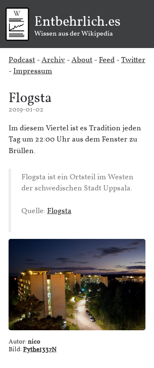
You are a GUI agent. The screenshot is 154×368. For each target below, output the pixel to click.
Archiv (53, 60)
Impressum (32, 71)
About (81, 60)
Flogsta (30, 98)
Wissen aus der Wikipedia (77, 27)
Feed (107, 60)
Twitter (133, 60)
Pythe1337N (39, 349)
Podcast (22, 60)
